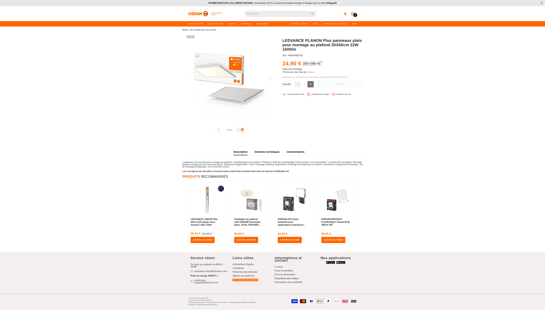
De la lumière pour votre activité (203, 30)
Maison (185, 30)
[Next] (270, 77)
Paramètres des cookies (287, 278)
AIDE (354, 24)
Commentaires (295, 151)
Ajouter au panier (202, 240)
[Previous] (187, 77)
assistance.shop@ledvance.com (210, 271)
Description (240, 151)
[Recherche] (280, 14)
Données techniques (267, 151)
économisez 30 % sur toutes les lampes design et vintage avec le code (272, 3)
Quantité (286, 84)
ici (287, 171)
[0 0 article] (353, 14)
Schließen (541, 3)
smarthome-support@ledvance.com (206, 281)
